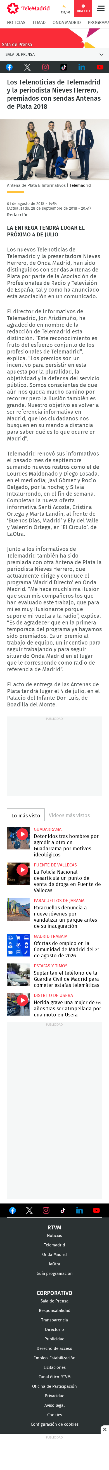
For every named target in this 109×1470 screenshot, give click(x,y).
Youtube (100, 67)
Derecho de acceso (54, 1349)
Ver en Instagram (46, 1210)
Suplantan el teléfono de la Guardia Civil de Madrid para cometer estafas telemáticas (18, 974)
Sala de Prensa (54, 1301)
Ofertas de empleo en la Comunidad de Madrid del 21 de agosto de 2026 (18, 945)
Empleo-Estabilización (54, 1358)
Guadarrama (47, 829)
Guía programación (55, 1274)
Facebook (9, 67)
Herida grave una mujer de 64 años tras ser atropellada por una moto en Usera (18, 1004)
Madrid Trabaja (50, 936)
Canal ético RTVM (55, 1377)
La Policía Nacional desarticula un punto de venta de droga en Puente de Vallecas (18, 874)
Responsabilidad (54, 1311)
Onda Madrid (67, 22)
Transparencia (54, 1320)
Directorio (54, 1330)
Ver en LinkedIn (79, 1210)
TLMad (39, 22)
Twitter (27, 67)
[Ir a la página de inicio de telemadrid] (28, 8)
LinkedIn (82, 67)
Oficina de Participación (54, 1386)
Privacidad (55, 1396)
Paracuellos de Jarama (59, 901)
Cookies (54, 1415)
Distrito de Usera (53, 995)
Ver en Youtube (96, 1210)
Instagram (45, 67)
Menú (100, 8)
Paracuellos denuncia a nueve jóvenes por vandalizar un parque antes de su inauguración (18, 909)
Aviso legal (54, 1405)
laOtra (54, 1264)
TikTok (63, 67)
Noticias (16, 22)
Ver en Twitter (29, 1211)
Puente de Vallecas (55, 865)
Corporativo (54, 1293)
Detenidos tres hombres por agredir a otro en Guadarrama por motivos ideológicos (18, 838)
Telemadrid (54, 1245)
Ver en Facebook (12, 1211)
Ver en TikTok (62, 1211)
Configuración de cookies (55, 1424)
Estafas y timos (51, 966)
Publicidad (54, 1339)
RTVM (54, 1228)
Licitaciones (55, 1367)
